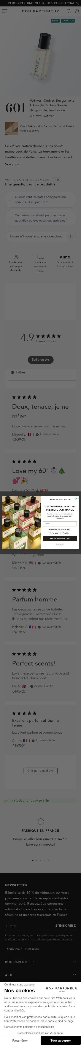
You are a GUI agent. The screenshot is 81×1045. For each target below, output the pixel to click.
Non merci (60, 545)
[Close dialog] (76, 498)
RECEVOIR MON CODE (60, 538)
